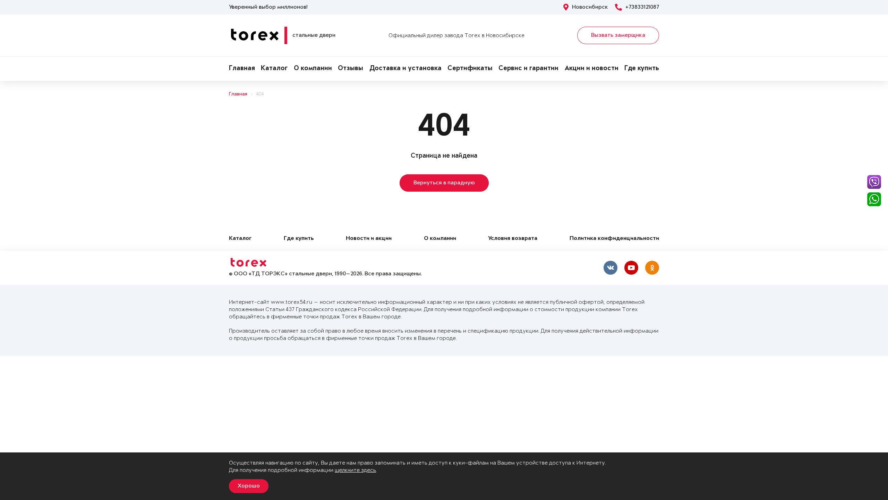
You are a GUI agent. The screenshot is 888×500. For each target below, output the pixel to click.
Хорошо (249, 486)
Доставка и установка (405, 68)
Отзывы (350, 68)
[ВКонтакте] (610, 268)
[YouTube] (631, 268)
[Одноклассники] (652, 268)
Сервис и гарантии (528, 68)
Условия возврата (512, 239)
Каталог (274, 68)
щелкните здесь (355, 470)
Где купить (641, 68)
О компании (313, 68)
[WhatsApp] (874, 199)
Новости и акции (369, 239)
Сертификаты (470, 68)
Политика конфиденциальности (614, 239)
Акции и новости (591, 68)
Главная (242, 68)
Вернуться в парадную (444, 183)
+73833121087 (642, 7)
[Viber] (874, 182)
